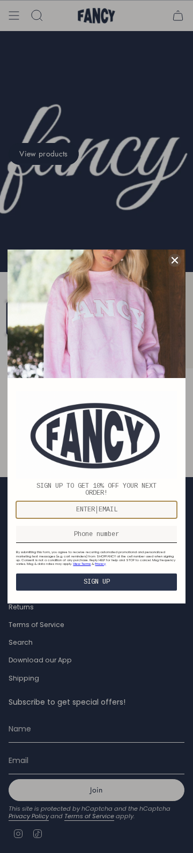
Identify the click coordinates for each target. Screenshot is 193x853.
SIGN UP (97, 582)
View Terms (82, 564)
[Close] (174, 260)
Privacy (100, 564)
